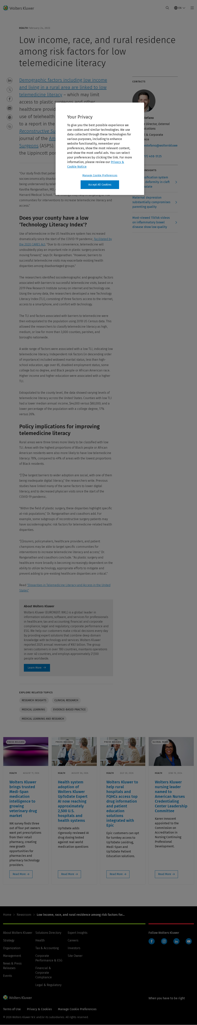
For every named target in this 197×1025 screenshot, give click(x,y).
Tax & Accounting (47, 948)
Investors (74, 948)
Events (7, 976)
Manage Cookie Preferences (99, 175)
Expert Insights (77, 933)
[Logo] (21, 7)
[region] (100, 149)
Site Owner (75, 956)
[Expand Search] (167, 8)
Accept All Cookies (99, 184)
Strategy (8, 940)
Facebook (152, 941)
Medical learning (33, 709)
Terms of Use (12, 1009)
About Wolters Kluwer (17, 933)
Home (7, 914)
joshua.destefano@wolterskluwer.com (155, 148)
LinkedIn (176, 941)
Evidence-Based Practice (69, 709)
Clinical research (66, 700)
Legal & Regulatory (48, 985)
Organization (11, 948)
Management (12, 956)
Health (40, 940)
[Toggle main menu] (191, 8)
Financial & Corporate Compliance (43, 972)
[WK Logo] (17, 997)
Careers (73, 940)
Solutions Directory (48, 933)
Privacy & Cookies (39, 1009)
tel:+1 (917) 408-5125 (147, 156)
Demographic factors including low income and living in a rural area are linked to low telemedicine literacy (63, 87)
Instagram (164, 941)
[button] (10, 80)
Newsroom (24, 914)
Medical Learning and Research (43, 718)
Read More (19, 874)
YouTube (189, 941)
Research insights (34, 700)
